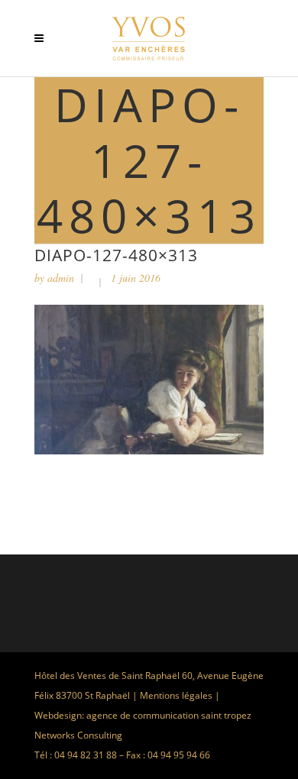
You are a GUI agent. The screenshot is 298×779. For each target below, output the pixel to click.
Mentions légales (176, 695)
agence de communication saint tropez (168, 715)
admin (60, 277)
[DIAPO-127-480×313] (149, 450)
